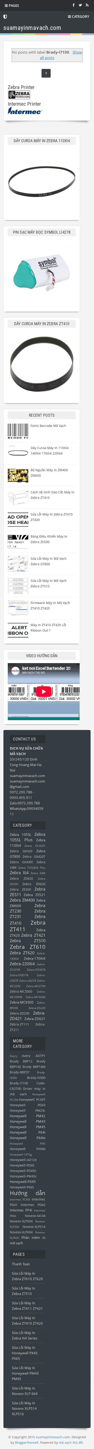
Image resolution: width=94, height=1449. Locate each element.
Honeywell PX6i (27, 1144)
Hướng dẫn (27, 1193)
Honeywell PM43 (27, 1121)
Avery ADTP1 (33, 1056)
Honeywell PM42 (27, 1116)
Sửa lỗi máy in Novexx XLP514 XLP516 (24, 1408)
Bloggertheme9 (26, 1442)
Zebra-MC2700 (35, 986)
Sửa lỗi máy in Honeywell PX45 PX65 (25, 1353)
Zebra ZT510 (27, 940)
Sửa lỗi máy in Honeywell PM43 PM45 (25, 1373)
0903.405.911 (21, 797)
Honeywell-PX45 (23, 1181)
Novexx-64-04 (35, 1216)
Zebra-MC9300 (22, 1002)
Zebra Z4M (38, 873)
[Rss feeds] (87, 4)
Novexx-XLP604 (21, 1232)
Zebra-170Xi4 (34, 958)
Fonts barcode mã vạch (48, 426)
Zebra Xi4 (19, 872)
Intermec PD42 (33, 1205)
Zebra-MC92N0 (35, 997)
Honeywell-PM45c (23, 1176)
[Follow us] (80, 4)
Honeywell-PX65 (22, 1187)
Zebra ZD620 (33, 884)
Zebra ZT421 (33, 935)
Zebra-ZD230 (19, 1013)
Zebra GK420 (21, 851)
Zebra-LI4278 (27, 981)
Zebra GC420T (34, 846)
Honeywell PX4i (27, 1132)
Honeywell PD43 (27, 1105)
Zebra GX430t (21, 862)
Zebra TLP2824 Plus (31, 868)
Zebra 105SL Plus (27, 837)
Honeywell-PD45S (23, 1171)
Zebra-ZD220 (37, 1008)
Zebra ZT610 (27, 946)
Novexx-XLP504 (21, 1221)
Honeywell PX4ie (27, 1137)
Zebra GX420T (34, 857)
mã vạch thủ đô (71, 1442)
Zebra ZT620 (22, 952)
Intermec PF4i (21, 1210)
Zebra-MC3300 (21, 991)
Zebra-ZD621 (34, 1018)
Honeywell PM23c (27, 1111)
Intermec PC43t (20, 1199)
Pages (13, 5)
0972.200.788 (21, 792)
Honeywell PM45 (27, 1127)
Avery (13, 1056)
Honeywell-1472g (21, 1154)
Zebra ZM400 (22, 900)
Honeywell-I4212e (23, 1160)
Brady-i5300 (36, 1078)
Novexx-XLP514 (34, 1227)
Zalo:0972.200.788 (25, 803)
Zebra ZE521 (34, 894)
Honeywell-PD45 (22, 1165)
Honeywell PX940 (27, 1149)
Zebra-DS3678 (36, 970)
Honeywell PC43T (32, 1100)
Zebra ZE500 (20, 889)
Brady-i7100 (19, 1083)
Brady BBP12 (21, 1061)
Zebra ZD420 (21, 878)
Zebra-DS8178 (19, 975)
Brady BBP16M (34, 1067)
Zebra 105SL (20, 834)
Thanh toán (21, 1264)
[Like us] (73, 4)
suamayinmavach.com (27, 775)
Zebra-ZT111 (19, 1024)
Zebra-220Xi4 (22, 963)
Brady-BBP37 (19, 1072)
